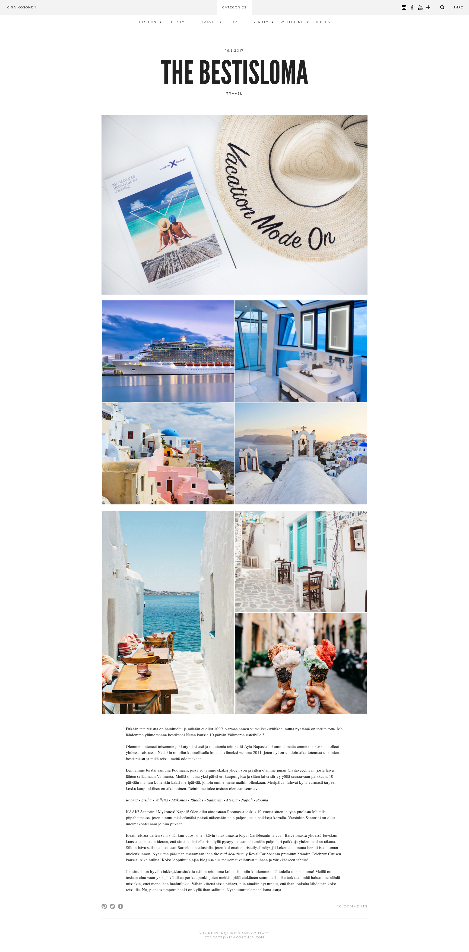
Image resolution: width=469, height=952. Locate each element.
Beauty (260, 22)
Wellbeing (292, 22)
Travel (209, 22)
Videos (323, 22)
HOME (234, 22)
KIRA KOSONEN (22, 7)
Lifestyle (179, 22)
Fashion (148, 22)
